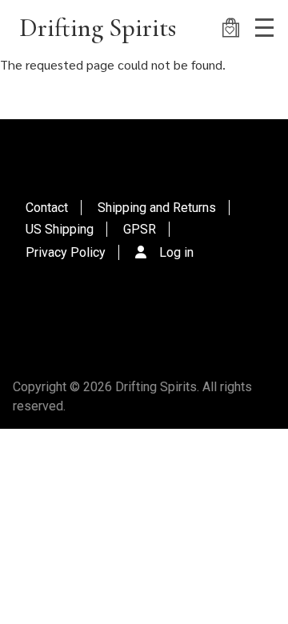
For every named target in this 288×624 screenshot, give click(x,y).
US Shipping (60, 229)
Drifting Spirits (97, 27)
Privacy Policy (66, 252)
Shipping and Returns (157, 207)
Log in (176, 252)
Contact (47, 207)
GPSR (139, 229)
